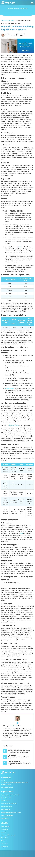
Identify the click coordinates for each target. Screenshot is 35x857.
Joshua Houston (13, 726)
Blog (12, 20)
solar (21, 533)
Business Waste (14, 425)
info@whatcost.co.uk (7, 787)
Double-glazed (9, 388)
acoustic (19, 247)
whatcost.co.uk (5, 20)
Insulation (13, 321)
